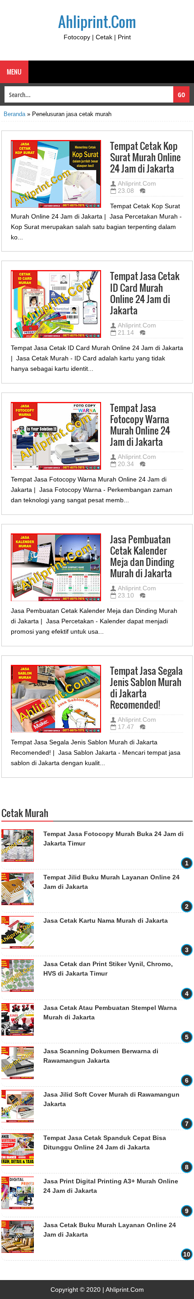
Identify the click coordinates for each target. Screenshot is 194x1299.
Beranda (14, 114)
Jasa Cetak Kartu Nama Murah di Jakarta (105, 920)
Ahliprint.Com (97, 21)
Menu (14, 71)
